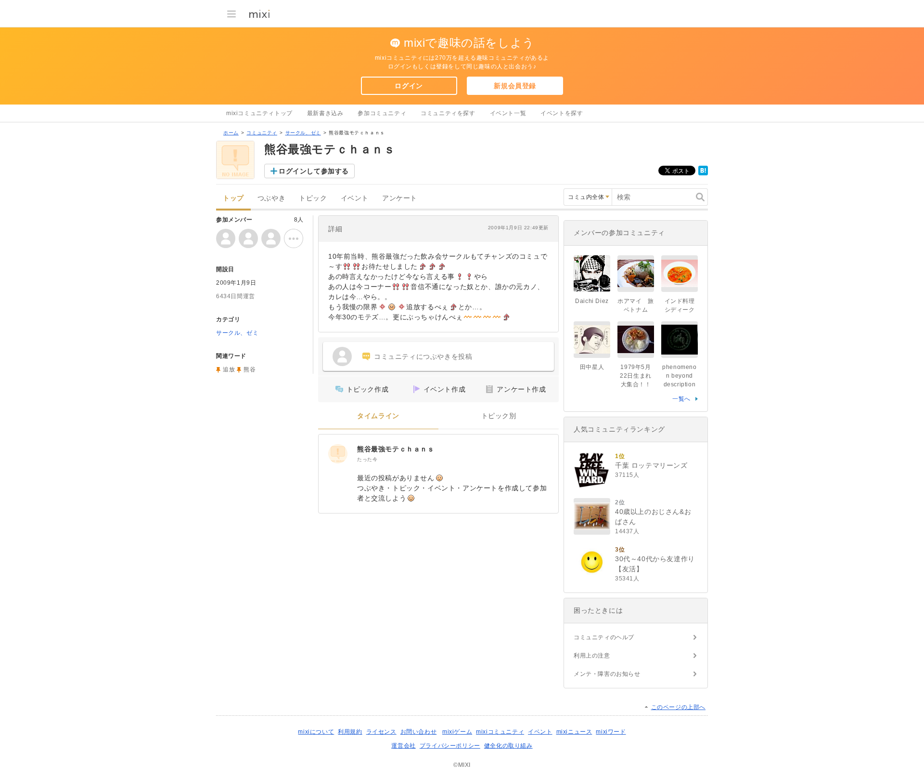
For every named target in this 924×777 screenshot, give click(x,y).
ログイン (409, 86)
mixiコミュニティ (500, 731)
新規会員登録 (515, 86)
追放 (229, 369)
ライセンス (381, 731)
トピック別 (498, 416)
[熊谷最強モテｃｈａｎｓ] (337, 453)
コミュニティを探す (448, 113)
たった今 (367, 459)
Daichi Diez (592, 301)
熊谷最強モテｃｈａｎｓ (396, 449)
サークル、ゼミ (303, 132)
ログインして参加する (314, 171)
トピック (313, 198)
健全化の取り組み (508, 745)
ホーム (231, 132)
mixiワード (611, 731)
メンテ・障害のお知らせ (607, 674)
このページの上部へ (678, 707)
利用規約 (350, 731)
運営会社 (403, 745)
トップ (233, 198)
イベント (355, 198)
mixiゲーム (457, 731)
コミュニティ (261, 132)
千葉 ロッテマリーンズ (651, 465)
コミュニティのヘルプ (604, 637)
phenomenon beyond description (679, 376)
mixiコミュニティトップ (259, 113)
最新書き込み (325, 113)
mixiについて (316, 731)
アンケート (399, 198)
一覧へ (681, 398)
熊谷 (250, 369)
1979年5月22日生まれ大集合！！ (636, 376)
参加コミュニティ (382, 113)
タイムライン (378, 416)
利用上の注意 (592, 655)
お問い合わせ (418, 731)
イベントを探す (561, 113)
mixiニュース (574, 731)
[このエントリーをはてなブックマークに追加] (703, 173)
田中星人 (592, 367)
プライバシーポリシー (450, 745)
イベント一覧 (508, 113)
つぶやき (271, 198)
